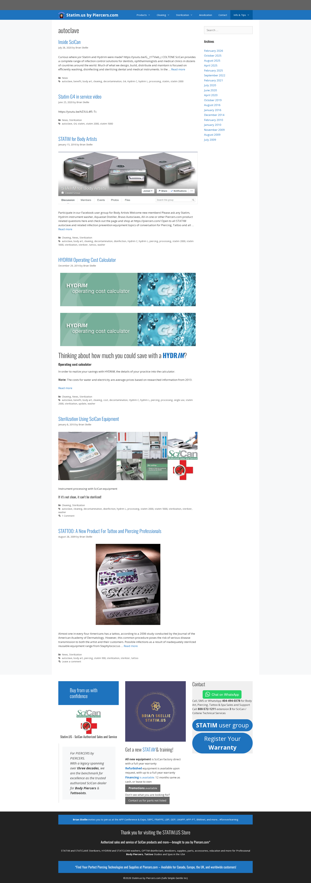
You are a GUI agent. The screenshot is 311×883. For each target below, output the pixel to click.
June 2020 (210, 90)
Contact (223, 15)
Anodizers (170, 850)
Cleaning (161, 15)
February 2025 (213, 70)
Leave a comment (71, 661)
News (65, 77)
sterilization (71, 244)
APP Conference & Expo (132, 819)
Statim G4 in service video (79, 96)
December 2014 (214, 115)
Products (142, 15)
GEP (173, 819)
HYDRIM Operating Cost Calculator (87, 259)
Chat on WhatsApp (225, 694)
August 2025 (212, 60)
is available (139, 777)
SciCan (142, 842)
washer (101, 244)
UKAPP (181, 819)
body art (87, 81)
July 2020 (210, 85)
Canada (181, 867)
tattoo (92, 244)
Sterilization (182, 15)
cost (105, 400)
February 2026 (213, 51)
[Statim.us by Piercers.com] (62, 15)
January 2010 (212, 125)
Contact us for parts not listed (147, 800)
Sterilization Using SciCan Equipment (88, 418)
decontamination (112, 81)
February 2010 (213, 120)
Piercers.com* (202, 842)
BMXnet (200, 819)
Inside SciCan (69, 41)
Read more (178, 69)
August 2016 (212, 105)
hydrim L (143, 81)
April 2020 (211, 95)
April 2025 (211, 65)
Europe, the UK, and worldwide (205, 867)
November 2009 (214, 130)
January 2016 (212, 110)
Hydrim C (132, 81)
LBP (167, 819)
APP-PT (190, 819)
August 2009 (212, 134)
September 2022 (214, 75)
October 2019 (213, 100)
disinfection (120, 241)
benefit (77, 81)
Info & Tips (240, 15)
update (82, 403)
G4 (124, 81)
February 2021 (213, 80)
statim (165, 81)
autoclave (67, 81)
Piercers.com (150, 867)
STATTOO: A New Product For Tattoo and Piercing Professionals (109, 530)
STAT (149, 749)
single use (179, 400)
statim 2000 (177, 81)
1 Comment (68, 515)
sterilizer (83, 244)
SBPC (150, 819)
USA (182, 854)
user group (222, 725)
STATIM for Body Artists (77, 138)
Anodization (205, 15)
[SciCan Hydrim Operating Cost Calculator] (128, 345)
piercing (154, 241)
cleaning (97, 81)
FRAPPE (159, 819)
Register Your (222, 743)
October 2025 (213, 55)
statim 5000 (106, 123)
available (142, 788)
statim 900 (100, 658)
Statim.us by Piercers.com (92, 15)
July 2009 (210, 140)
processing (155, 81)
